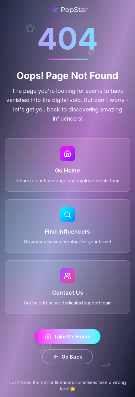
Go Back (72, 357)
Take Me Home (72, 336)
